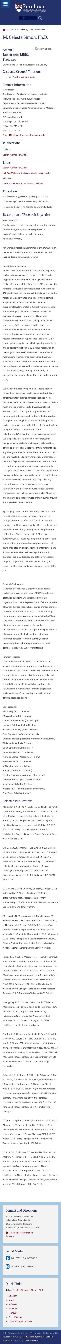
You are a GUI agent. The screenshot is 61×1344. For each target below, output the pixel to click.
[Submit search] (40, 18)
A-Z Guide (13, 1304)
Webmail (13, 1309)
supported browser (11, 1337)
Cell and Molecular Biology (22, 77)
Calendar (13, 1296)
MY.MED (12, 1313)
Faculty (16, 1290)
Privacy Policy (8, 1341)
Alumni (34, 1290)
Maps (11, 1236)
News (11, 1300)
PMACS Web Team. (32, 1341)
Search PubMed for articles (15, 168)
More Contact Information (21, 1233)
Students (25, 1290)
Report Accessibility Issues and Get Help (37, 1337)
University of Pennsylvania (20, 1321)
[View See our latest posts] (8, 1267)
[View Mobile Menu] (5, 5)
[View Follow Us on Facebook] (8, 1258)
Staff (41, 1290)
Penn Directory (15, 1317)
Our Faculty (23, 30)
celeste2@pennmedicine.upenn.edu (28, 135)
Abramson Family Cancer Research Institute (23, 184)
